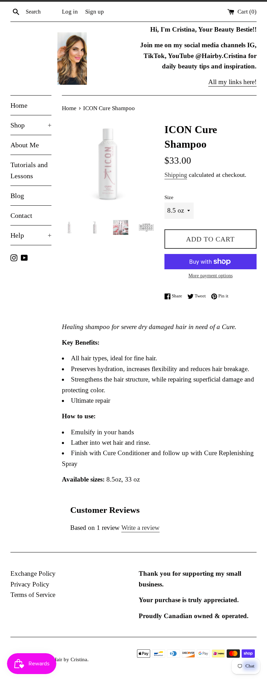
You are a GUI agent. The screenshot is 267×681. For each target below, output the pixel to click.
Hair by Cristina (70, 659)
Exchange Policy (33, 573)
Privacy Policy (29, 584)
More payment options (210, 275)
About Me (24, 145)
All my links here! (232, 81)
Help (30, 235)
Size (168, 197)
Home (18, 105)
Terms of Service (32, 594)
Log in (70, 11)
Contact (21, 215)
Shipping (175, 174)
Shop (30, 125)
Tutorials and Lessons (29, 170)
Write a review (140, 527)
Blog (17, 195)
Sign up (94, 11)
